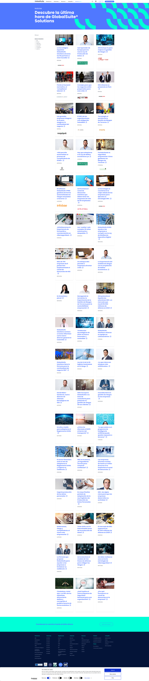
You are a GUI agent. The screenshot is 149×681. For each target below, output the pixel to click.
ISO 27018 (48, 651)
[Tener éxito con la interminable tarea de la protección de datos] (85, 518)
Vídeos (83, 647)
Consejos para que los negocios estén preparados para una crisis (84, 88)
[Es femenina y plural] (64, 288)
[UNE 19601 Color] (55, 665)
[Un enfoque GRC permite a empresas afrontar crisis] (85, 253)
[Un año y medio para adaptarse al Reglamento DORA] (64, 419)
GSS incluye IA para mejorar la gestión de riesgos (105, 50)
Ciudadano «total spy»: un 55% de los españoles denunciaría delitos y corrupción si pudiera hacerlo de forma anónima (64, 598)
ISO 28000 (48, 653)
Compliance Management (37, 650)
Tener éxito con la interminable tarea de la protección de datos (84, 529)
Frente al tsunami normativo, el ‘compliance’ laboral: (63, 88)
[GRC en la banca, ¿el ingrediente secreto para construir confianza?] (85, 451)
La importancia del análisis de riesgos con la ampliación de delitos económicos (105, 266)
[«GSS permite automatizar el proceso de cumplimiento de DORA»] (64, 144)
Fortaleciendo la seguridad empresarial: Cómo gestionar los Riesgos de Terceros (105, 157)
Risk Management (38, 643)
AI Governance (37, 656)
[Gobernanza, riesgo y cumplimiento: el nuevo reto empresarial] (64, 518)
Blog (82, 638)
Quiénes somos (108, 638)
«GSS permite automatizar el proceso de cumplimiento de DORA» (63, 156)
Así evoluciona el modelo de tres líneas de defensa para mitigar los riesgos (84, 561)
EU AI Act (59, 638)
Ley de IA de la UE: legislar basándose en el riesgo (84, 364)
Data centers (72, 655)
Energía (71, 653)
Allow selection (113, 674)
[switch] (60, 678)
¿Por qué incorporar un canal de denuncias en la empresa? (104, 595)
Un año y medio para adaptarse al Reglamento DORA (64, 429)
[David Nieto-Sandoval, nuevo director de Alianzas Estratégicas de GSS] (64, 384)
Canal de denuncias (62, 649)
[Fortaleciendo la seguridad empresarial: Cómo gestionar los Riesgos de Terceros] (105, 144)
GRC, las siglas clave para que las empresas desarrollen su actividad (105, 496)
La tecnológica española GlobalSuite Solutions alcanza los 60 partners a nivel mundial (63, 53)
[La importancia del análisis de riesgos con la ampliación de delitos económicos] (105, 253)
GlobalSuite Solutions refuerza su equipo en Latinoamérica (105, 334)
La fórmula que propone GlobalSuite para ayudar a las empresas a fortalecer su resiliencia (63, 563)
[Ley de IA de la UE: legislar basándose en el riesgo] (85, 354)
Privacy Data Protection (39, 652)
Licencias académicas (86, 641)
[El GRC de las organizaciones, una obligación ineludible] (85, 108)
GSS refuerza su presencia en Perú (104, 86)
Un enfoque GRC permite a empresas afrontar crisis (84, 265)
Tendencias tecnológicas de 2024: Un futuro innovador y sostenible (83, 334)
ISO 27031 (48, 643)
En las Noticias (95, 646)
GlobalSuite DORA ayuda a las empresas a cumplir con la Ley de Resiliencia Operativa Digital (105, 232)
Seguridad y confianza (109, 641)
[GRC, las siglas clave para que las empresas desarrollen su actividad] (105, 484)
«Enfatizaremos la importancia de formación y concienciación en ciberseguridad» (64, 231)
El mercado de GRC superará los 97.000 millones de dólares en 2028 (105, 529)
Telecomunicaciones (73, 649)
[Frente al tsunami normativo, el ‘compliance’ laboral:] (64, 77)
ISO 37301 (48, 645)
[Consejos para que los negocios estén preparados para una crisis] (85, 77)
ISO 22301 (48, 641)
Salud (71, 641)
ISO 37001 (48, 647)
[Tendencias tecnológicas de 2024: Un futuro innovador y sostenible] (85, 322)
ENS (58, 647)
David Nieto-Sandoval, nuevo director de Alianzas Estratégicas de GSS (63, 398)
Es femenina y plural (62, 297)
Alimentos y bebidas (73, 651)
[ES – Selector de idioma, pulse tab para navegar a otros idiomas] (95, 1)
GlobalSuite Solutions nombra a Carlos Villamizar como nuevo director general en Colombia (64, 335)
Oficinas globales (108, 645)
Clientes (83, 651)
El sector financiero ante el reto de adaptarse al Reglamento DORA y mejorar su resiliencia (64, 465)
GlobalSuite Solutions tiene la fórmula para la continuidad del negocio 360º (63, 366)
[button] (51, 1)
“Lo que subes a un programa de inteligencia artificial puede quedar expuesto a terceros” (105, 432)
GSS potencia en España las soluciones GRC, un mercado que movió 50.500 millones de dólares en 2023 (105, 302)
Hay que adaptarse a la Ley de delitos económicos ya (84, 155)
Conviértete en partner (97, 638)
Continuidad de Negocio (39, 647)
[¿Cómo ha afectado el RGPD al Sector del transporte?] (85, 419)
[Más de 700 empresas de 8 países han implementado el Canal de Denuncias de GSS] (64, 253)
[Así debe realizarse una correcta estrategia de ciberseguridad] (105, 548)
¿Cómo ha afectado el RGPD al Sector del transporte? (84, 430)
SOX (59, 645)
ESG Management (38, 658)
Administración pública (74, 643)
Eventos (83, 649)
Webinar (83, 645)
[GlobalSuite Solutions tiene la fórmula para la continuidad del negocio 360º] (64, 354)
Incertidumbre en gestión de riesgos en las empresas (105, 395)
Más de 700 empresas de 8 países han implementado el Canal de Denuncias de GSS (63, 267)
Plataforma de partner (97, 641)
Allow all (112, 670)
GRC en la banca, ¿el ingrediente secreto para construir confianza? (83, 464)
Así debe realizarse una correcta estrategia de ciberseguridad (105, 560)
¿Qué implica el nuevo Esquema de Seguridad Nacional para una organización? (84, 595)
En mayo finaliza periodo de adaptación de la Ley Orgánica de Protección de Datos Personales (84, 497)
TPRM (36, 645)
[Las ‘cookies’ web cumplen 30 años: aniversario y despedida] (85, 219)
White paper (84, 643)
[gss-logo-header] (39, 1)
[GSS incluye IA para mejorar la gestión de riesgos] (105, 39)
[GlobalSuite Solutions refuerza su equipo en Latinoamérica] (105, 322)
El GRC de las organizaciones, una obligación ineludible (83, 119)
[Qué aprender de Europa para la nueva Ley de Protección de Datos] (85, 39)
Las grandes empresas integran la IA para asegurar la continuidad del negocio (64, 121)
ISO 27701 (48, 649)
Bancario (71, 638)
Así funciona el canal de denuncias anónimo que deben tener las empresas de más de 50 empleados (84, 195)
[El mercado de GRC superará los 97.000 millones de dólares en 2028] (105, 518)
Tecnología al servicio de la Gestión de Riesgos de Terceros (105, 119)
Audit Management (38, 654)
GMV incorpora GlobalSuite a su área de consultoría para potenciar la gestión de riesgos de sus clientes (84, 399)
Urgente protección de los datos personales (64, 494)
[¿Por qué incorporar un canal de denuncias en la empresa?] (105, 583)
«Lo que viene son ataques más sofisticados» (104, 364)
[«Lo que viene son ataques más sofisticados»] (105, 354)
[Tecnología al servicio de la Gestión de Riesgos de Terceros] (105, 108)
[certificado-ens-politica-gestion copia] (45, 665)
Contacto (106, 643)
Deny (113, 677)
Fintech (71, 645)
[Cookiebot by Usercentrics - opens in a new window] (34, 679)
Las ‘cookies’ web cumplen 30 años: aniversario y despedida (84, 230)
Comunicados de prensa (97, 648)
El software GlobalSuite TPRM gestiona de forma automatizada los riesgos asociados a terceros (64, 194)
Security (36, 641)
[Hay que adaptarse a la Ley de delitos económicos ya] (85, 144)
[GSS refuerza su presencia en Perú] (105, 77)
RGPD (59, 643)
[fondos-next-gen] (39, 665)
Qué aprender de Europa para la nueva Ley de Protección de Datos (83, 52)
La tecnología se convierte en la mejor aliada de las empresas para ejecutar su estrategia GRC (105, 194)
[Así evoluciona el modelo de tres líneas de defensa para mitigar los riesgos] (85, 548)
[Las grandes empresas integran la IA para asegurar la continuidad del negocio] (64, 108)
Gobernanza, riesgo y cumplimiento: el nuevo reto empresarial (63, 530)
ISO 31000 (48, 638)
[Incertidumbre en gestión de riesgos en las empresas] (105, 384)
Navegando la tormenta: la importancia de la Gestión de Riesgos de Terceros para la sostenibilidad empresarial (84, 302)
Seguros (71, 647)
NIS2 (59, 641)
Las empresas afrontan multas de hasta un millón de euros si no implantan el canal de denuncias (105, 465)
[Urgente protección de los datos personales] (64, 484)
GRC (35, 638)
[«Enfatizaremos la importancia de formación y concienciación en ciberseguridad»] (64, 219)
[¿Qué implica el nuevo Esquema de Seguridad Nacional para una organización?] (85, 583)
